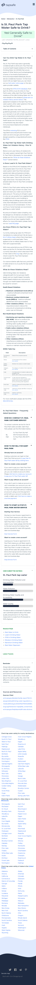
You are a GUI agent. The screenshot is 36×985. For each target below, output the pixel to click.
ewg (17, 254)
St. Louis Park (22, 781)
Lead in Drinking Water (12, 635)
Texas (20, 923)
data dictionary (8, 401)
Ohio (19, 913)
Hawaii (20, 883)
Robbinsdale (22, 786)
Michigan (5, 898)
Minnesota (5, 800)
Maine (20, 893)
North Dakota (6, 913)
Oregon (20, 915)
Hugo (4, 793)
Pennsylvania (6, 918)
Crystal (20, 791)
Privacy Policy (20, 964)
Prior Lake (21, 793)
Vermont (21, 925)
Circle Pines (5, 791)
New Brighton (6, 781)
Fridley (4, 788)
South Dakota (22, 920)
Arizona (4, 874)
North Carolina (23, 910)
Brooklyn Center (23, 788)
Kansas (4, 891)
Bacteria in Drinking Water (14, 642)
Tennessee (5, 923)
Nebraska (21, 903)
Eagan (20, 741)
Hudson (20, 759)
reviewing (13, 130)
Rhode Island (22, 918)
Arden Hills (5, 778)
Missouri (20, 901)
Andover (4, 838)
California (5, 876)
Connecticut (6, 878)
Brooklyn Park (6, 811)
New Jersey (5, 908)
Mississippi (5, 901)
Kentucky (21, 891)
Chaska (4, 850)
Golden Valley (6, 786)
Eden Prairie (6, 795)
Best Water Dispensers (12, 645)
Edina (20, 773)
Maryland (5, 896)
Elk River (5, 858)
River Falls (5, 773)
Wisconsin (21, 930)
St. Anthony (6, 768)
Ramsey (4, 846)
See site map (5, 973)
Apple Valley (22, 751)
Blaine (4, 819)
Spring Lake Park (23, 795)
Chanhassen (22, 850)
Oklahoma (5, 915)
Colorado (21, 876)
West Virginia (6, 930)
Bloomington (6, 759)
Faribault (21, 860)
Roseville (21, 756)
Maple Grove (22, 814)
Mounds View (22, 783)
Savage (20, 776)
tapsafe (10, 5)
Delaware (21, 878)
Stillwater (5, 771)
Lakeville (21, 768)
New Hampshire (23, 905)
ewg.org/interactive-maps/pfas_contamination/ (18, 706)
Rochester (5, 806)
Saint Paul (5, 744)
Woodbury (21, 739)
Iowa (19, 888)
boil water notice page (16, 83)
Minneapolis (6, 766)
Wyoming (5, 932)
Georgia (4, 883)
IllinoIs (20, 886)
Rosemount (22, 744)
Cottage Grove (7, 737)
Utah (3, 925)
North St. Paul (6, 751)
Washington (22, 928)
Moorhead (21, 828)
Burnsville (5, 756)
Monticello (21, 846)
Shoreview (5, 776)
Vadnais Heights (7, 764)
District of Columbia (8, 881)
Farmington (6, 761)
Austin (4, 855)
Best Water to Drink (11, 632)
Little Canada (22, 754)
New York (5, 910)
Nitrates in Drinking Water (13, 640)
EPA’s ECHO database (20, 89)
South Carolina (7, 920)
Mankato (21, 821)
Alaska (20, 871)
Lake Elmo (21, 749)
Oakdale (21, 746)
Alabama (5, 871)
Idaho (4, 886)
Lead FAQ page (14, 223)
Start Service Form (10, 534)
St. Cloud (5, 809)
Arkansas (21, 874)
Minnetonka (6, 826)
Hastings (4, 746)
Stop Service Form (10, 559)
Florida (20, 881)
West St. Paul (6, 741)
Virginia (4, 928)
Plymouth (21, 811)
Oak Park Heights (24, 764)
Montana (5, 903)
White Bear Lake (23, 766)
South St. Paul (6, 739)
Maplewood (6, 749)
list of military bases (9, 237)
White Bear (22, 771)
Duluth (20, 806)
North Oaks (22, 778)
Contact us (7, 964)
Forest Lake (5, 860)
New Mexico (22, 908)
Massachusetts (23, 896)
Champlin (21, 855)
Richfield (5, 754)
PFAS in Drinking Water (13, 637)
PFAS (7, 139)
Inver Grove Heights (24, 737)
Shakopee (5, 831)
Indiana (4, 888)
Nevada (4, 905)
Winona (20, 841)
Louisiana (5, 893)
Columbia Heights (8, 783)
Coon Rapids (6, 821)
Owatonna (21, 853)
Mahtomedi (22, 761)
